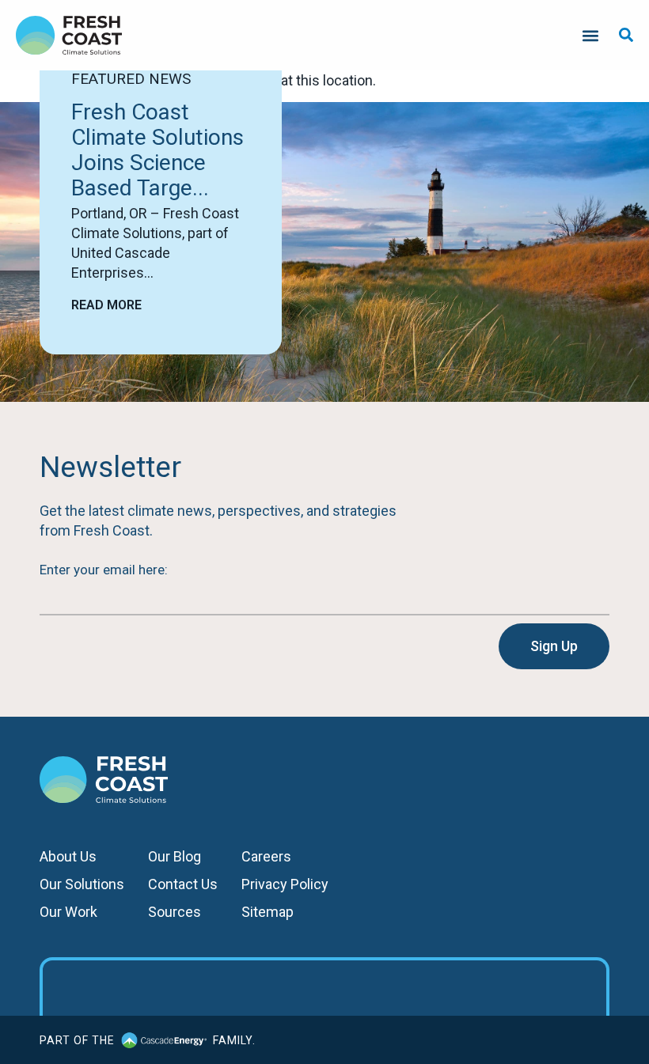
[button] (590, 35)
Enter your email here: (104, 569)
